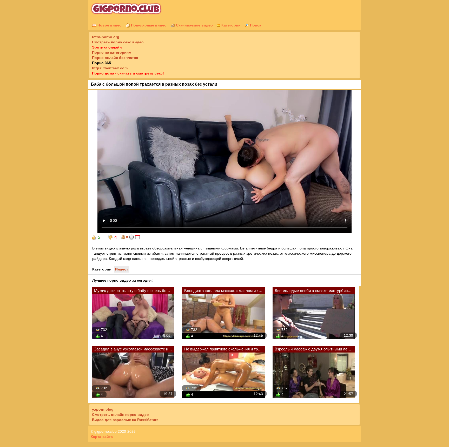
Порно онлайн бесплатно (115, 58)
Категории (230, 25)
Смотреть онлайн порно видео (120, 414)
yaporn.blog (103, 409)
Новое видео (109, 25)
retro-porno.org (105, 37)
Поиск (255, 25)
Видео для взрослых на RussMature (125, 420)
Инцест (121, 269)
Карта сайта (102, 437)
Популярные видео (148, 25)
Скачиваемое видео (194, 25)
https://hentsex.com (110, 68)
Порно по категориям (111, 52)
